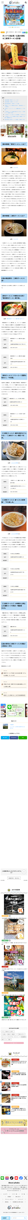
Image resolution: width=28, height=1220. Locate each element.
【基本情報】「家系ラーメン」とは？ (12, 100)
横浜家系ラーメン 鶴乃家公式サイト (15, 318)
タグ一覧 (23, 1194)
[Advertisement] (14, 804)
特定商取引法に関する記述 (18, 1202)
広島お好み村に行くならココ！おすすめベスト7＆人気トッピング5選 (19, 1063)
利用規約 (9, 1196)
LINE (23, 737)
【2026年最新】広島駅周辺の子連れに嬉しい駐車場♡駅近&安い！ (14, 918)
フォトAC (15, 167)
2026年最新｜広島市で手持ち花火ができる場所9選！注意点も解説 (18, 1074)
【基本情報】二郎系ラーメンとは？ (11, 101)
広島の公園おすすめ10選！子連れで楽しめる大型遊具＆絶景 (13, 995)
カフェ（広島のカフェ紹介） (8, 1031)
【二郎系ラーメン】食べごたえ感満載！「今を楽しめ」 (15, 114)
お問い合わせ (17, 1196)
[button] (9, 27)
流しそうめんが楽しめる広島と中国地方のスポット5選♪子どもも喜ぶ (19, 1098)
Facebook (14, 737)
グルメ (2, 32)
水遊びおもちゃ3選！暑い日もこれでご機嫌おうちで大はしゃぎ (14, 1019)
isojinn (12, 724)
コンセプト (5, 1194)
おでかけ (16, 1071)
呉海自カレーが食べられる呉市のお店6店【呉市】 (19, 1085)
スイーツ (3, 1036)
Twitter (5, 737)
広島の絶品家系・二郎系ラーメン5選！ (12, 103)
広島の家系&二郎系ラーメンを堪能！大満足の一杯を (15, 119)
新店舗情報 (23, 1036)
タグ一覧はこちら (13, 1043)
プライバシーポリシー (9, 1199)
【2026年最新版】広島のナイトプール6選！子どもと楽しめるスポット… (18, 1110)
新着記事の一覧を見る (14, 878)
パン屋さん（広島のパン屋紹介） (9, 1034)
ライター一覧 (14, 1194)
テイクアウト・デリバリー (13, 1036)
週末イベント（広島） (6, 1039)
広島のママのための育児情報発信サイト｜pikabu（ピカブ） (15, 1212)
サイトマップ (20, 1199)
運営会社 (6, 1202)
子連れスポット (21, 1034)
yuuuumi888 (14, 463)
